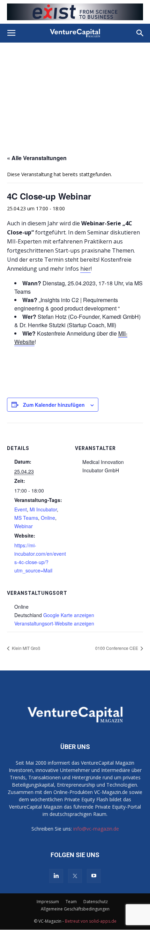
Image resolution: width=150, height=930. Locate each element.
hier (85, 268)
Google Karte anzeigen (68, 615)
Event (20, 509)
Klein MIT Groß (25, 648)
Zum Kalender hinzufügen (54, 404)
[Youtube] (94, 876)
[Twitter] (75, 876)
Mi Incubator (43, 509)
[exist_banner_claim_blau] (75, 11)
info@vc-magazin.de (96, 828)
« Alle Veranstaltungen (37, 158)
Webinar (23, 526)
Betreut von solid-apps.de (91, 921)
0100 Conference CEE (117, 648)
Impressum (48, 902)
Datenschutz (95, 902)
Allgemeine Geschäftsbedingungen (75, 909)
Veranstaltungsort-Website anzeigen (54, 623)
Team (71, 902)
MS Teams (26, 517)
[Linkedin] (56, 876)
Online (48, 517)
